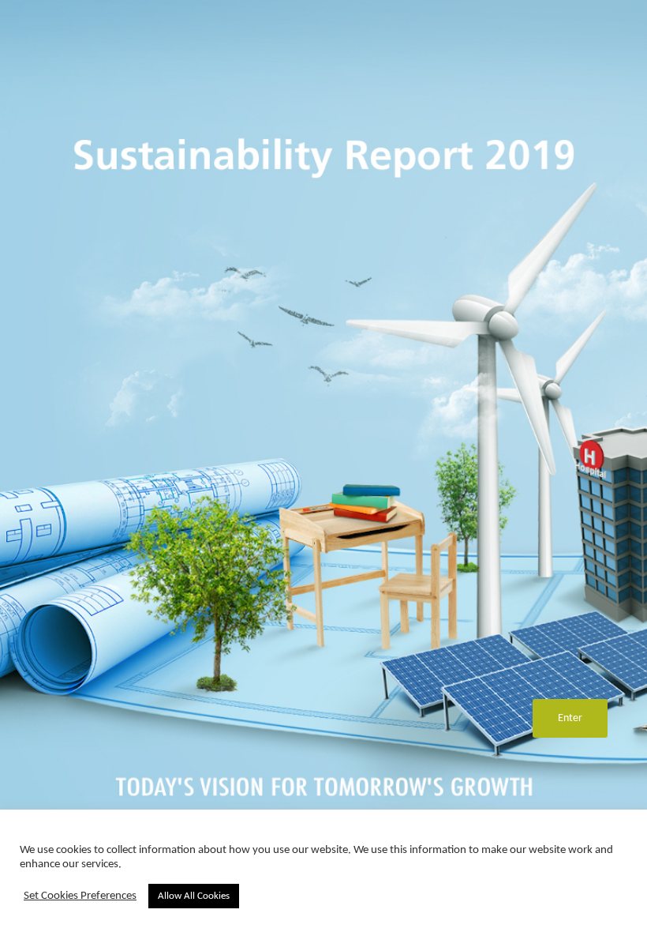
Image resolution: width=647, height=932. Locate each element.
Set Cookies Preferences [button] (80, 896)
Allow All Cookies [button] (194, 896)
